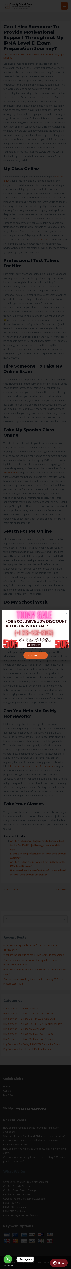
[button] (66, 613)
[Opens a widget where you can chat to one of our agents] (59, 1263)
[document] (35, 634)
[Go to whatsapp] (8, 1259)
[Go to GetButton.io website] (8, 1266)
